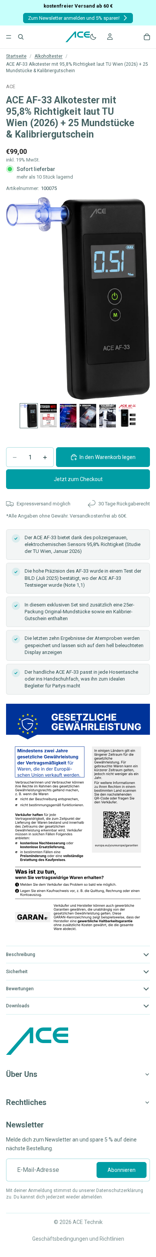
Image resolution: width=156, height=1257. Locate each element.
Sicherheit (17, 971)
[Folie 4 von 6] (88, 415)
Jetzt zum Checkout (78, 479)
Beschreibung (20, 954)
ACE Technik (88, 1222)
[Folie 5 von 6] (107, 415)
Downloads (18, 1005)
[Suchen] (21, 37)
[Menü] (8, 37)
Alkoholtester (48, 56)
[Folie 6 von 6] (127, 415)
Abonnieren (122, 1170)
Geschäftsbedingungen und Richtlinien (78, 1239)
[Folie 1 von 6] (28, 415)
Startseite (16, 56)
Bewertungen (20, 988)
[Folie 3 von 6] (68, 415)
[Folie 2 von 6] (48, 415)
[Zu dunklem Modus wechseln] (93, 36)
